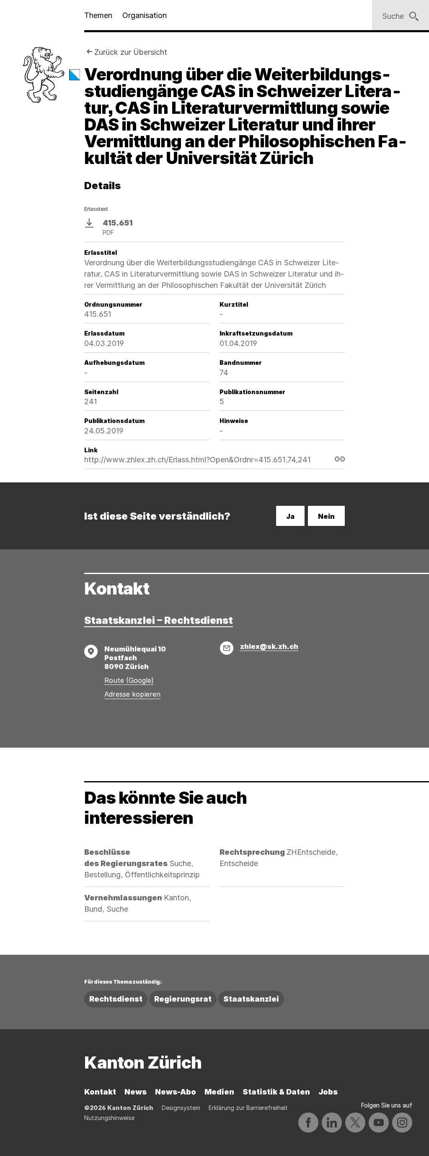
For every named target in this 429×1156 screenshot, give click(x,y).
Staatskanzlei (251, 999)
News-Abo (175, 1091)
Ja (290, 516)
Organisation (144, 15)
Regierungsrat (183, 999)
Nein (326, 516)
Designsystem (181, 1107)
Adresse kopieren (132, 694)
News (135, 1091)
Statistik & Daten (276, 1091)
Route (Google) (129, 680)
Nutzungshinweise (109, 1117)
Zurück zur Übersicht (130, 52)
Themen (98, 15)
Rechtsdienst (115, 999)
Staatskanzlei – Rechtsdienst (158, 620)
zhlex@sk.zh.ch (269, 646)
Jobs (328, 1091)
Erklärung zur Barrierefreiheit (248, 1107)
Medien (219, 1091)
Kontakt (100, 1091)
